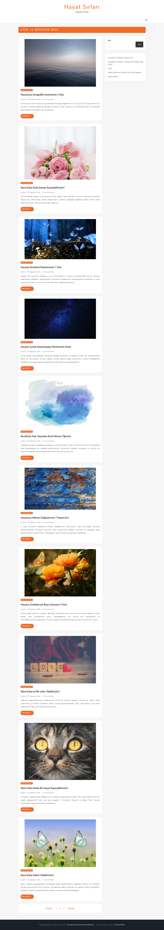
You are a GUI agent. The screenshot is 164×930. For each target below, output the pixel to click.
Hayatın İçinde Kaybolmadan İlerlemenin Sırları (46, 347)
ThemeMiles (119, 925)
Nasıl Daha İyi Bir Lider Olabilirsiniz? (40, 691)
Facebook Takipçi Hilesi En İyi (120, 58)
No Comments (49, 99)
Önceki (49, 908)
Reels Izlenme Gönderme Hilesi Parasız (124, 72)
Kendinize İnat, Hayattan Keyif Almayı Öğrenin (46, 436)
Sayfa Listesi (113, 76)
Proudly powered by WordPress (80, 925)
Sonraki (71, 908)
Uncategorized (26, 90)
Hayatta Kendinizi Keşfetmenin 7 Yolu (41, 267)
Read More (26, 116)
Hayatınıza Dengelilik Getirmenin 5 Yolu (42, 95)
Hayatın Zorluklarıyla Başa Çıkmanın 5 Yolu (44, 604)
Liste (110, 68)
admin (24, 99)
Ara (109, 40)
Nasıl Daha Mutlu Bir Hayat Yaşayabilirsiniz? (44, 788)
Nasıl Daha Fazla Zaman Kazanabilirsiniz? (43, 188)
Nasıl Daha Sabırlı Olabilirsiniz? (37, 875)
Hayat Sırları (82, 7)
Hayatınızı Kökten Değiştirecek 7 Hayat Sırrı (45, 518)
